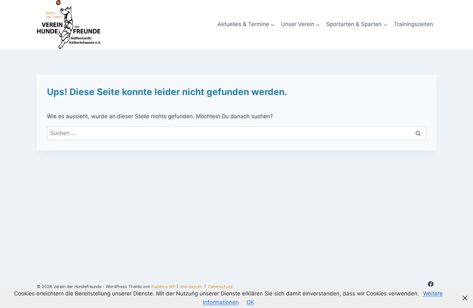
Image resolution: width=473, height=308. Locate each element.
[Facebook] (430, 284)
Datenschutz (220, 286)
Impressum (191, 286)
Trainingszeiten (413, 24)
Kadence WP (163, 286)
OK (250, 302)
